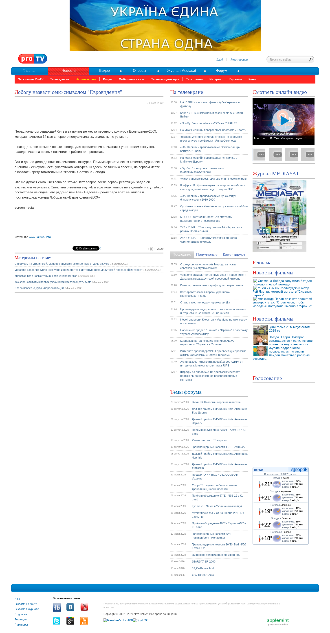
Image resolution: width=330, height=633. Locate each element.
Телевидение (59, 79)
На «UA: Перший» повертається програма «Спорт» (213, 130)
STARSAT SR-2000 (204, 561)
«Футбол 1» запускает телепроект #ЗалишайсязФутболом (202, 170)
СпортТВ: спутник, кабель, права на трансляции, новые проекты (215, 487)
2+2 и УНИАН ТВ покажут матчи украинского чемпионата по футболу (208, 239)
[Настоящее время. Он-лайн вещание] (308, 154)
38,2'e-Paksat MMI (203, 568)
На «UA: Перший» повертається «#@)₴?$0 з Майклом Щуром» (208, 159)
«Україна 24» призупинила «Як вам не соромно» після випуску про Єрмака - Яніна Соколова (211, 138)
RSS (17, 598)
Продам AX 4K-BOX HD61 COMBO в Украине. (215, 476)
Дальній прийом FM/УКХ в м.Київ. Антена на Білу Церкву (220, 410)
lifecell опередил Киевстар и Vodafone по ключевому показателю (213, 321)
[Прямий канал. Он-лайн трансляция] (275, 154)
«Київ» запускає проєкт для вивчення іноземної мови (213, 178)
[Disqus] (89, 353)
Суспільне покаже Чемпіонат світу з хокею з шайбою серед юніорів (214, 208)
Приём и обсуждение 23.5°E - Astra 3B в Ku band (219, 431)
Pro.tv (33, 59)
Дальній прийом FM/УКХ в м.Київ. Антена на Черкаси (220, 421)
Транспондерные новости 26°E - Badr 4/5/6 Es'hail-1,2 (219, 546)
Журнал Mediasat (181, 70)
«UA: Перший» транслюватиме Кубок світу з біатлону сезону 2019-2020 (208, 197)
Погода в (280, 478)
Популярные (207, 254)
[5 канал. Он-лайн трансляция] (291, 154)
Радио (107, 79)
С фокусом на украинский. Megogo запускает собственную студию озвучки (62, 263)
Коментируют (234, 254)
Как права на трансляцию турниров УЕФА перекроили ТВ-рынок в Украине (207, 342)
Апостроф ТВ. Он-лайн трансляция (278, 138)
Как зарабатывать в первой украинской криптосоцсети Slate (53, 282)
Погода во (281, 532)
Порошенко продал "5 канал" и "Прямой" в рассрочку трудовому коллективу (214, 332)
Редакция (21, 619)
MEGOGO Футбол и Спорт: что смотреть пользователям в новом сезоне (206, 218)
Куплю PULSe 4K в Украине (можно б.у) (217, 506)
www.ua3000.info (40, 237)
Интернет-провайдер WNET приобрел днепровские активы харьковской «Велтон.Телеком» (213, 353)
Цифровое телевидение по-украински (216, 554)
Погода (258, 469)
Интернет (216, 79)
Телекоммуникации (165, 79)
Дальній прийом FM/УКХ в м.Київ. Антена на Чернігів (220, 455)
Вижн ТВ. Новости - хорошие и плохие (216, 402)
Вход (219, 59)
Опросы (139, 70)
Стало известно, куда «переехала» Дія (39, 288)
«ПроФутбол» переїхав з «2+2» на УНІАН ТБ (208, 123)
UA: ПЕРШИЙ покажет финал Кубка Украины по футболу (210, 104)
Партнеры (21, 624)
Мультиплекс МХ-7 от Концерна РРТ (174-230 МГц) (218, 514)
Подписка (21, 614)
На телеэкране (86, 79)
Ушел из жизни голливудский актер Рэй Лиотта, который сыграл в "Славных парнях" (282, 291)
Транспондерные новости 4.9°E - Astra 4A (218, 447)
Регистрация (239, 59)
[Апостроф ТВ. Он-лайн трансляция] (259, 154)
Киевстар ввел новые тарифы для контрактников (46, 276)
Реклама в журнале (27, 609)
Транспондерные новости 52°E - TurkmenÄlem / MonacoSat (212, 535)
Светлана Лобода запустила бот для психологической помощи (282, 282)
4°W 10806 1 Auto (203, 575)
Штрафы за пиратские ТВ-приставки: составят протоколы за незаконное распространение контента (210, 376)
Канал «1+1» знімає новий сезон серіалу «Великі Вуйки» (211, 114)
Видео (104, 70)
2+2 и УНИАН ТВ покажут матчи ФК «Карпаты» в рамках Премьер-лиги (211, 229)
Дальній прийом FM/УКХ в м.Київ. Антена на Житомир (220, 466)
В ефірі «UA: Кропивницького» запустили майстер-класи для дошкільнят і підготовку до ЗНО (212, 187)
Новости (69, 70)
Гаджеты (235, 79)
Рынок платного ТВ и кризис (210, 440)
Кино (252, 79)
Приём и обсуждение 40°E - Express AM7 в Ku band (219, 525)
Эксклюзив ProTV (31, 79)
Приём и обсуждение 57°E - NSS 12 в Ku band (217, 497)
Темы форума (186, 391)
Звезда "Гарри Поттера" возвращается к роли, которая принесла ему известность (291, 340)
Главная (30, 70)
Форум (221, 70)
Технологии (194, 79)
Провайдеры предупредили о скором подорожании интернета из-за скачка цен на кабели (213, 311)
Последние (182, 254)
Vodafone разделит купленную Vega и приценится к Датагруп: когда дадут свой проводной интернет (79, 269)
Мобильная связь (132, 79)
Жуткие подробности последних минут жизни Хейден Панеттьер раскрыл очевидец (281, 353)
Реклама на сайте (26, 604)
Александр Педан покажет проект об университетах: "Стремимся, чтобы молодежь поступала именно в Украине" (282, 302)
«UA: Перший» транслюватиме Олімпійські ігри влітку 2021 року (210, 149)
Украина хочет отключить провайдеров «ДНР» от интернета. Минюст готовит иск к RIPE (211, 363)
